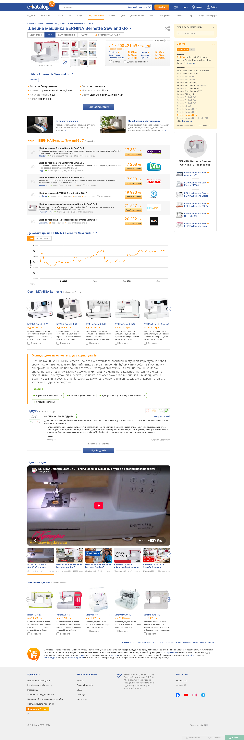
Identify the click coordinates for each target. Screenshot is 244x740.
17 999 (133, 179)
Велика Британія (85, 685)
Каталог (30, 24)
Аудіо (79, 15)
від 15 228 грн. (64, 618)
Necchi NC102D (34, 615)
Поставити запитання (109, 35)
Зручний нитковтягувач (48, 395)
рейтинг (192, 655)
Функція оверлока (45, 402)
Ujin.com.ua (43, 223)
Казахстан (82, 699)
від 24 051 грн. (122, 327)
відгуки (114, 655)
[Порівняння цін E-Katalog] (41, 7)
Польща (81, 694)
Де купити (36, 35)
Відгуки (84, 35)
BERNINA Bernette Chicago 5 (156, 324)
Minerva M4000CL (123, 615)
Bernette (33, 80)
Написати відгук (48, 412)
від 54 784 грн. (35, 327)
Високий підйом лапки (80, 395)
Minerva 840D (92, 615)
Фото (60, 15)
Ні (38, 422)
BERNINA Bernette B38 (66, 324)
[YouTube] (186, 695)
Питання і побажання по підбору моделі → (193, 125)
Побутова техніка (96, 15)
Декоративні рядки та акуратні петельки (122, 395)
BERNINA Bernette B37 (125, 324)
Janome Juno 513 (152, 615)
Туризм (178, 15)
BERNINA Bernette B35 (96, 324)
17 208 (133, 164)
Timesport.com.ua (46, 212)
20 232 (133, 219)
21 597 (133, 205)
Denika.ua (43, 196)
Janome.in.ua (44, 185)
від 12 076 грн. (93, 327)
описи (82, 655)
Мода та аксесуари (208, 15)
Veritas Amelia (63, 615)
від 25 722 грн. (151, 327)
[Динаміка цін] (148, 46)
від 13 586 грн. (35, 618)
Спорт (190, 15)
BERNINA (89, 24)
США (79, 690)
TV (70, 15)
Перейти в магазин (133, 154)
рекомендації (50, 657)
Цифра (41, 170)
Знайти (161, 7)
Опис (50, 35)
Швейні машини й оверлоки (71, 24)
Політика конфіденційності (40, 694)
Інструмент (165, 15)
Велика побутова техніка (47, 24)
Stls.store (42, 156)
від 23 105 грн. (122, 618)
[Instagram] (194, 695)
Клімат (112, 15)
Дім (123, 15)
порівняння (171, 652)
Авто (151, 15)
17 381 (133, 149)
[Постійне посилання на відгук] (169, 416)
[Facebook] (178, 695)
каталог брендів (76, 657)
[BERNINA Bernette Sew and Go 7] (65, 44)
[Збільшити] (45, 51)
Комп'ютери (46, 15)
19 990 (133, 192)
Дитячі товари (137, 15)
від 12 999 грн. (93, 618)
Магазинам (32, 690)
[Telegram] (203, 695)
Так (30, 422)
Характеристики (66, 35)
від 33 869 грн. (64, 327)
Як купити (159, 40)
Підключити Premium (37, 709)
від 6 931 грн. (151, 618)
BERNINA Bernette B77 (37, 324)
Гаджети (31, 15)
